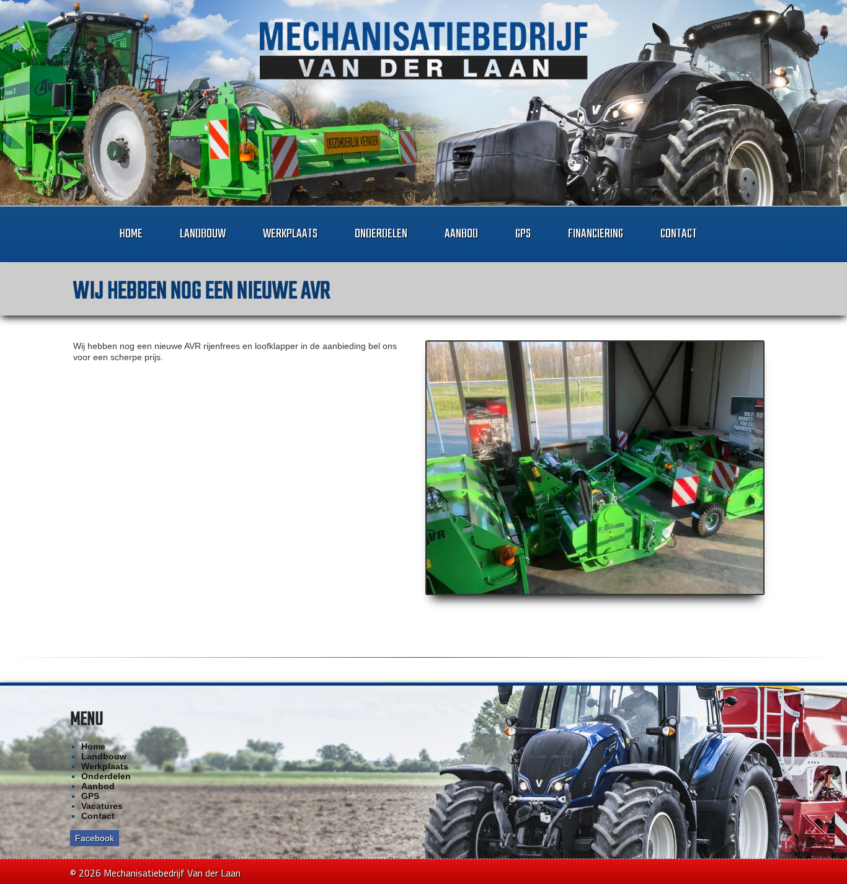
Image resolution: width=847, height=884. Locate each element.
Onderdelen (381, 234)
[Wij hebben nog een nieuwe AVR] (595, 468)
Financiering (595, 234)
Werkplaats (290, 234)
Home (131, 234)
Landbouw (203, 234)
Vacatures (102, 806)
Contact (678, 234)
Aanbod (461, 234)
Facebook (94, 838)
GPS (523, 234)
